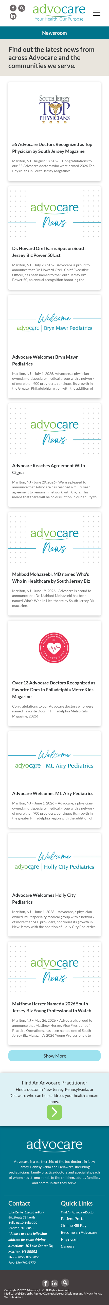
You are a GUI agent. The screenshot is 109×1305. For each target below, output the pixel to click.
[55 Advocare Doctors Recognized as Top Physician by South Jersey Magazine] (54, 109)
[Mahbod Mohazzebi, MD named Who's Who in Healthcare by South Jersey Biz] (54, 539)
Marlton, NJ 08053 (20, 1228)
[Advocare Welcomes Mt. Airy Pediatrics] (54, 758)
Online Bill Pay (73, 1225)
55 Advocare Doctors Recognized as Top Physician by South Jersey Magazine (52, 147)
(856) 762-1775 (25, 1262)
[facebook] (13, 9)
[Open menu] (96, 13)
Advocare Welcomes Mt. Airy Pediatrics (52, 793)
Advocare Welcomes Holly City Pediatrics (44, 898)
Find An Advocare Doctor (78, 1212)
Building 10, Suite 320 (22, 1222)
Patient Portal (73, 1218)
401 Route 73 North (21, 1217)
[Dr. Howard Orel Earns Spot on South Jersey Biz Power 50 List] (54, 213)
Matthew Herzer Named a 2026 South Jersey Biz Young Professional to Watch (51, 1007)
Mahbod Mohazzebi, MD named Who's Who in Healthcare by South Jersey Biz (51, 577)
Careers (68, 1246)
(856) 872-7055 (29, 1257)
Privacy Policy (92, 1293)
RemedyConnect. (44, 1293)
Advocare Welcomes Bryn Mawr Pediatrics (45, 360)
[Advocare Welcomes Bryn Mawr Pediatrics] (54, 322)
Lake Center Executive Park (26, 1212)
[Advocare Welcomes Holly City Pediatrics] (54, 860)
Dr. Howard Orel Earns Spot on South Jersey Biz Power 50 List (48, 251)
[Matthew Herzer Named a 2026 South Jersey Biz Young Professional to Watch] (54, 969)
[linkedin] (13, 17)
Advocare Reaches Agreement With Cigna (48, 469)
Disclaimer (71, 1293)
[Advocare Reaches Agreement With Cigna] (54, 430)
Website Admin (13, 1297)
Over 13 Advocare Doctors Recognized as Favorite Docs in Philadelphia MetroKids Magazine (53, 689)
